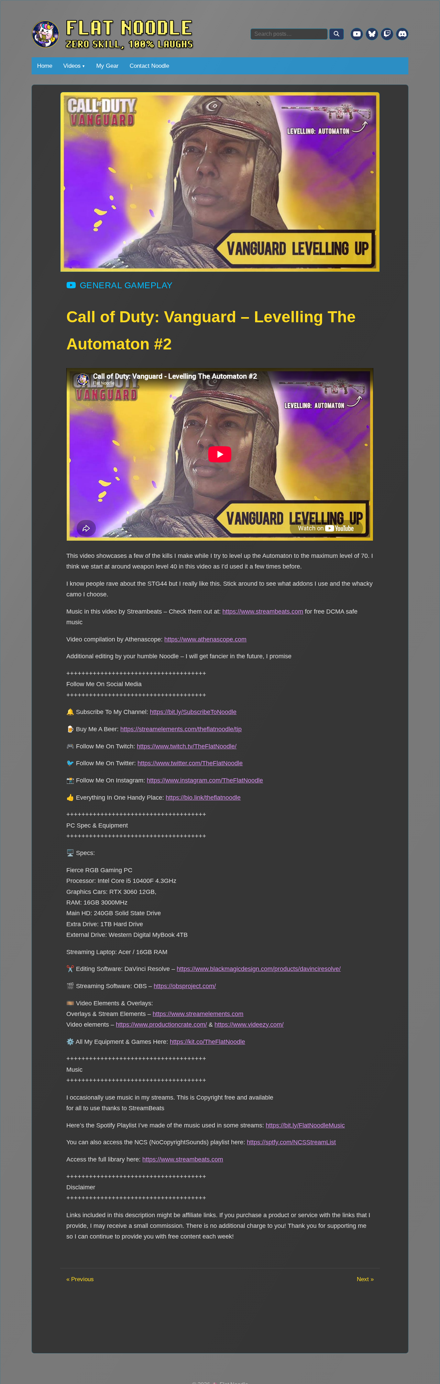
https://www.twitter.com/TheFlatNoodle (190, 763)
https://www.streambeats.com (262, 611)
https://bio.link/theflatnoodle (203, 797)
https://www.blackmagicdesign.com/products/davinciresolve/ (259, 968)
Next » (365, 1279)
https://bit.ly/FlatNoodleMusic (305, 1125)
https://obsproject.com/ (185, 986)
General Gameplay (126, 285)
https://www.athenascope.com (205, 639)
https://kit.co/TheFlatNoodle (207, 1041)
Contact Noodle (149, 65)
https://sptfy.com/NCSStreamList (291, 1142)
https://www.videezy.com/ (249, 1024)
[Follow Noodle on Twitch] (387, 34)
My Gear (107, 65)
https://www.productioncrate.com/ (161, 1024)
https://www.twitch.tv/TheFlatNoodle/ (186, 746)
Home (44, 65)
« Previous (80, 1279)
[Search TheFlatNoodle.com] (336, 34)
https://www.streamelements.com (198, 1013)
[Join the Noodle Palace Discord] (402, 34)
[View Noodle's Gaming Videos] (357, 34)
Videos (72, 65)
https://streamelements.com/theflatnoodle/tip (181, 729)
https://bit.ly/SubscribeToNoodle (193, 711)
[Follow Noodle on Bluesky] (372, 34)
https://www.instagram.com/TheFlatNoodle (205, 780)
